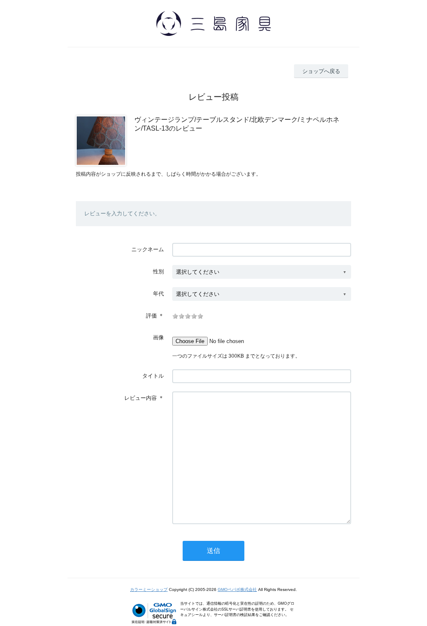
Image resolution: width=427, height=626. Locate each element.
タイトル (153, 376)
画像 (158, 337)
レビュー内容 (140, 398)
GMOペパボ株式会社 (237, 589)
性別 (158, 271)
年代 (158, 293)
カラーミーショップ (149, 589)
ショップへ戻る (321, 71)
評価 (151, 316)
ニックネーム (147, 249)
